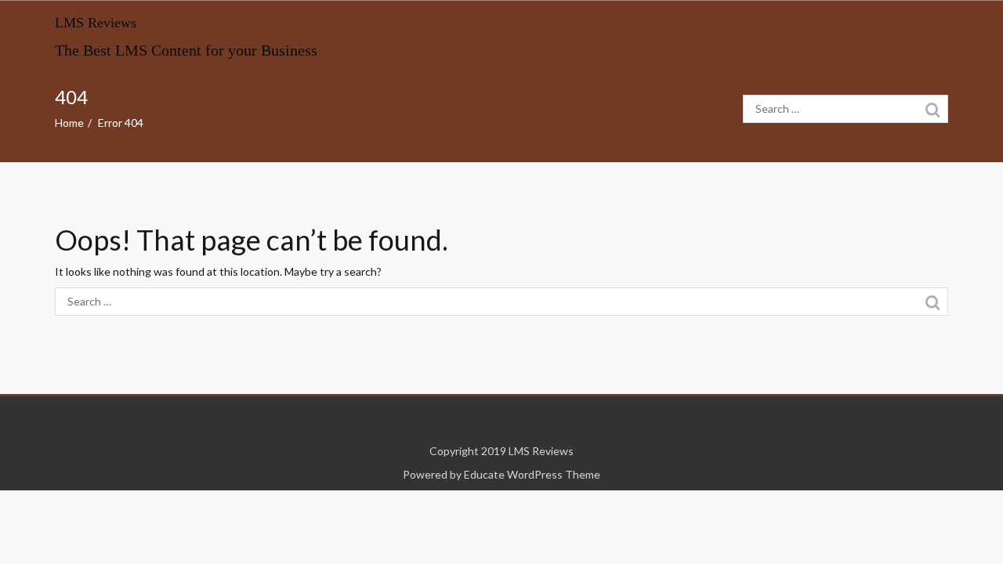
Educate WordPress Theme (532, 474)
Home (69, 122)
